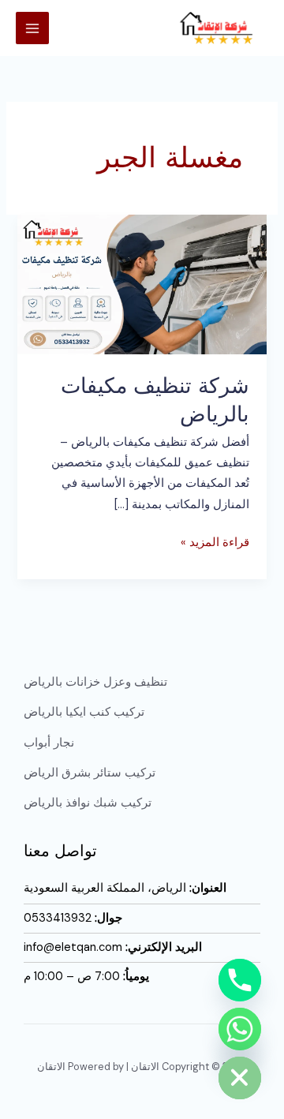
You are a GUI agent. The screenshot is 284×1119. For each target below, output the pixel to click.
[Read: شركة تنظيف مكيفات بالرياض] (141, 283)
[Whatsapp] (240, 1029)
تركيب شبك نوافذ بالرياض (87, 802)
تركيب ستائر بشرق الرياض (89, 772)
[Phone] (240, 980)
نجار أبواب (49, 742)
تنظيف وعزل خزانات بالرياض (95, 682)
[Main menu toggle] (32, 28)
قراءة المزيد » (215, 541)
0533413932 (58, 918)
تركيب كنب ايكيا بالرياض (84, 712)
